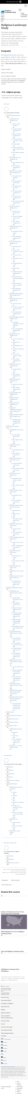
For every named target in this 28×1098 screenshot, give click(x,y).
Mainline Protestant (14, 426)
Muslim (11, 770)
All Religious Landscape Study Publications (10, 970)
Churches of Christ (17, 303)
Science (3, 1024)
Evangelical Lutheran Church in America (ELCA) (17, 480)
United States (12, 59)
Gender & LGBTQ (5, 1016)
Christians (6, 104)
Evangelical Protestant (15, 115)
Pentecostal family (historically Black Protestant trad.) (16, 661)
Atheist (11, 856)
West (23, 57)
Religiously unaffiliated (10, 842)
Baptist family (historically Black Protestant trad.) (16, 592)
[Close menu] (20, 10)
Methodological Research (7, 1033)
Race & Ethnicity (5, 1006)
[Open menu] (25, 6)
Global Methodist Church (18, 162)
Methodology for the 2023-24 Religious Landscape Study (12, 932)
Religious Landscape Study (10, 11)
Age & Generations (5, 1012)
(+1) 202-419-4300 (5, 992)
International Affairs (6, 1000)
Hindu (11, 777)
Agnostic (12, 859)
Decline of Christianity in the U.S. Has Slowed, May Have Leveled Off (12, 913)
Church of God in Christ (18, 666)
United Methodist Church (18, 450)
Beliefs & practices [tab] (15, 880)
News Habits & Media (6, 1030)
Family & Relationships (7, 1017)
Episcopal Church (17, 510)
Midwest (7, 57)
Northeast (13, 57)
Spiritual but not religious (18, 802)
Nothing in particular (14, 862)
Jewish (11, 767)
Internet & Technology (6, 1027)
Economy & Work (5, 1021)
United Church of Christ (18, 542)
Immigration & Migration (7, 1003)
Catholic (12, 712)
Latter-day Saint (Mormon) (16, 715)
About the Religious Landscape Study (12, 951)
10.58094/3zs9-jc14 (13, 980)
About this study (14, 45)
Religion (3, 1009)
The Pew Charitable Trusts (20, 1075)
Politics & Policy (5, 997)
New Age (15, 819)
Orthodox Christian (14, 719)
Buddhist (12, 773)
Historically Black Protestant (16, 587)
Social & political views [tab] (6, 884)
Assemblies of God (17, 246)
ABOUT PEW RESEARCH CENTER (8, 1067)
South (18, 57)
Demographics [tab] (5, 880)
